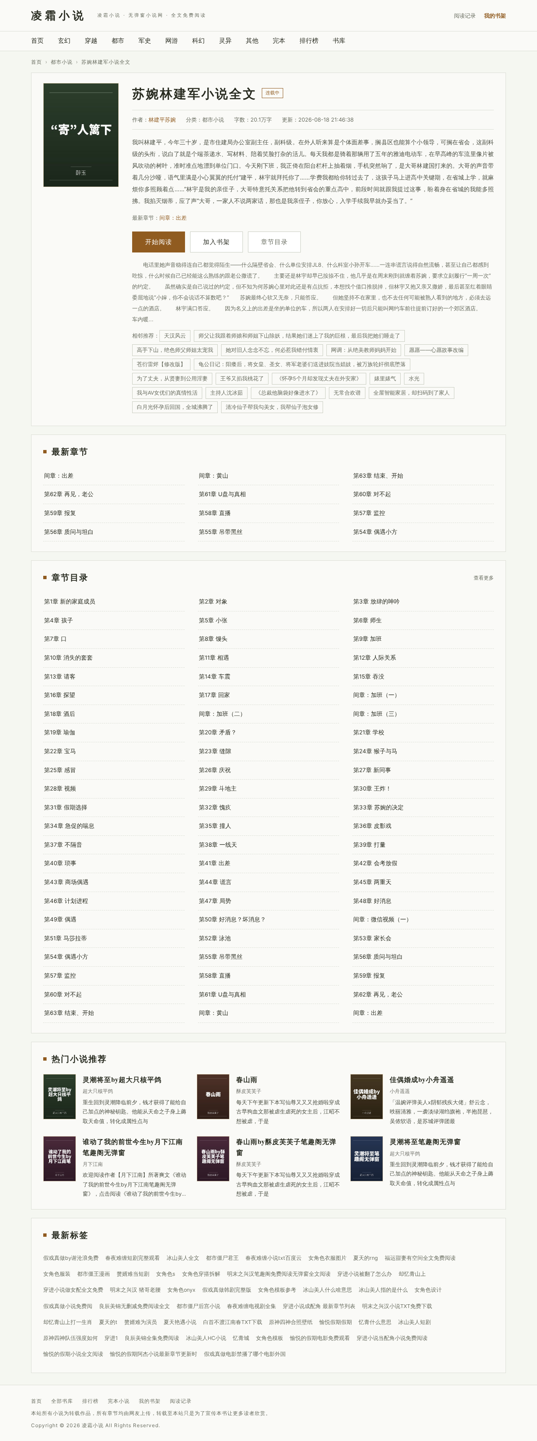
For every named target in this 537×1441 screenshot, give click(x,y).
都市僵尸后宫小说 (198, 1306)
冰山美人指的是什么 (383, 1290)
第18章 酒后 (59, 713)
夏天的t (108, 1322)
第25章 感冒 (60, 770)
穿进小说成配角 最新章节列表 (319, 1306)
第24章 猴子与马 (375, 751)
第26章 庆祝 (215, 770)
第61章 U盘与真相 (222, 494)
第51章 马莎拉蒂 (65, 938)
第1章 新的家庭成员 (69, 601)
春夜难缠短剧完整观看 (132, 1258)
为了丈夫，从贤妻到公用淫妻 (172, 378)
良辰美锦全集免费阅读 (152, 1338)
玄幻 (64, 40)
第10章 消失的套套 (68, 657)
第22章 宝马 (60, 751)
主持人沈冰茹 (226, 393)
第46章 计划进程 (66, 900)
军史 (144, 40)
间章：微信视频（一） (382, 919)
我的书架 (495, 15)
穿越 (91, 40)
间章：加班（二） (222, 713)
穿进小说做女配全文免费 (73, 1290)
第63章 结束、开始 (378, 475)
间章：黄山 (213, 475)
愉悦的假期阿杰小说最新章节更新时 (153, 1354)
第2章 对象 (213, 601)
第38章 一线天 (218, 844)
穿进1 (111, 1338)
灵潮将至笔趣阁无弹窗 (425, 1141)
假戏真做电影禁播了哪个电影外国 (245, 1354)
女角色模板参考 (277, 1290)
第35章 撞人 (215, 825)
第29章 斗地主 (218, 788)
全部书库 (62, 1401)
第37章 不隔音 (63, 844)
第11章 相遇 (214, 657)
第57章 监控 (369, 513)
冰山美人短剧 (414, 1322)
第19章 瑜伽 (59, 732)
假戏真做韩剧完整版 (226, 1290)
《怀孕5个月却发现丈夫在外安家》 (319, 378)
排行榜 (309, 40)
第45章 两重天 (372, 882)
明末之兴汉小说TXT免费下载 (397, 1306)
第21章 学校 (368, 732)
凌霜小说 (58, 15)
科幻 (198, 40)
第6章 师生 (367, 620)
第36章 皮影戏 (372, 825)
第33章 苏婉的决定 (378, 807)
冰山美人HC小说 (206, 1338)
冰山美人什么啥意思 (327, 1290)
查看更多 (484, 577)
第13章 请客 (60, 676)
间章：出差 (173, 217)
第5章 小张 (213, 620)
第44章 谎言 (215, 882)
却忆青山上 (412, 1274)
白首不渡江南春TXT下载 (232, 1322)
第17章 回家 (214, 695)
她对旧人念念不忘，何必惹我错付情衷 (272, 350)
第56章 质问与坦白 (69, 531)
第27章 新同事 (372, 770)
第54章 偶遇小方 (375, 531)
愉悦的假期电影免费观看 (320, 1338)
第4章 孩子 (58, 620)
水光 (414, 378)
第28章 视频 (60, 788)
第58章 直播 (215, 513)
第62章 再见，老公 (69, 494)
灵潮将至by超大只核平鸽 (122, 1079)
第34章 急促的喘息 (69, 825)
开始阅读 (158, 242)
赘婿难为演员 (140, 1322)
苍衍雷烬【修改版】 (161, 364)
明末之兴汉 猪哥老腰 (135, 1290)
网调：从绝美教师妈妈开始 (363, 350)
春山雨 (247, 1079)
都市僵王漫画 (93, 1274)
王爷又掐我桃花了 (242, 378)
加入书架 (216, 242)
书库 (339, 40)
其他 (252, 40)
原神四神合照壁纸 (291, 1322)
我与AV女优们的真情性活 (167, 393)
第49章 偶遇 (60, 919)
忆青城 (241, 1338)
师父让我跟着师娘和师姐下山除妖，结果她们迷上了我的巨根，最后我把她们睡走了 (299, 336)
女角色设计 (428, 1290)
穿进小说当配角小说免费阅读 (392, 1338)
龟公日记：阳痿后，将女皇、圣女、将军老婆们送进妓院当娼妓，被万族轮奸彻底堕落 (302, 364)
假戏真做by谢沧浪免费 (71, 1258)
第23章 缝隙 (215, 751)
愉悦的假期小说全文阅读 (73, 1354)
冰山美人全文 (183, 1258)
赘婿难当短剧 (133, 1274)
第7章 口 (55, 638)
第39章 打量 (369, 844)
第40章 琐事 (60, 863)
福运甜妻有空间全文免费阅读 (420, 1258)
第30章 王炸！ (372, 788)
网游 (171, 40)
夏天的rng (365, 1258)
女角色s (165, 1274)
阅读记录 (465, 15)
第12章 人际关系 (374, 657)
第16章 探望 (59, 695)
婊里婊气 (385, 378)
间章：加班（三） (376, 713)
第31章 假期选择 (65, 807)
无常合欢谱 (347, 393)
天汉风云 (175, 336)
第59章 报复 (60, 513)
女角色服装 (56, 1274)
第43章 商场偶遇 (66, 882)
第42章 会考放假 (375, 863)
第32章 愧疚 (215, 807)
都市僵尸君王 (222, 1258)
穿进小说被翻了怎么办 (364, 1274)
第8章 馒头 (213, 638)
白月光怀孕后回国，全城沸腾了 (175, 407)
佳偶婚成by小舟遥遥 (422, 1079)
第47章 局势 (215, 900)
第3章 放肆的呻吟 (376, 601)
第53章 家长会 (372, 938)
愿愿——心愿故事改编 (436, 350)
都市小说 (62, 62)
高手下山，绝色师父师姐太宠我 (175, 350)
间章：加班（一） (376, 695)
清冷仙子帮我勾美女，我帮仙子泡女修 (272, 407)
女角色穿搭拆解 (201, 1274)
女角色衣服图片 (327, 1258)
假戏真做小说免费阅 (67, 1306)
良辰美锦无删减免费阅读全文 (134, 1306)
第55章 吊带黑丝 (220, 531)
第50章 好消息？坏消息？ (232, 919)
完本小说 (119, 1401)
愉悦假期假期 (335, 1322)
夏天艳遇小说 (180, 1322)
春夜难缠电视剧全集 (251, 1306)
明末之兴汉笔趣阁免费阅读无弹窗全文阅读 (279, 1274)
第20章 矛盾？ (218, 732)
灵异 (225, 40)
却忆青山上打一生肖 (67, 1322)
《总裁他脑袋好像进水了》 (288, 393)
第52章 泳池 (215, 938)
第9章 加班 (367, 638)
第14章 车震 (214, 676)
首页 (37, 40)
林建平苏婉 (162, 119)
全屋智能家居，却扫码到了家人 (411, 393)
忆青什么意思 (375, 1322)
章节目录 (274, 242)
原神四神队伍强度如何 (70, 1338)
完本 (279, 40)
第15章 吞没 (368, 676)
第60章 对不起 (372, 494)
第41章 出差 (214, 863)
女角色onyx (181, 1290)
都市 (118, 40)
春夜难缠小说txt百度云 (273, 1258)
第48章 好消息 (372, 900)
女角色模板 (269, 1338)
